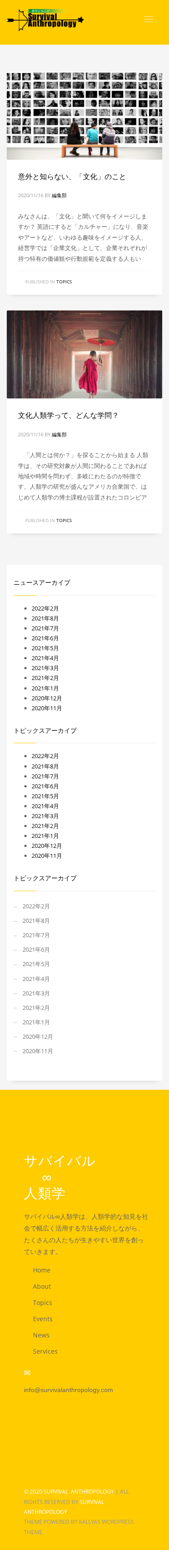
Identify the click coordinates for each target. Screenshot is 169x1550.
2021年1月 (45, 688)
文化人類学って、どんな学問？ (68, 415)
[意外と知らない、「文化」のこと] (85, 115)
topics (64, 281)
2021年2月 (45, 678)
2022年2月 (45, 608)
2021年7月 (45, 628)
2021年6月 (45, 638)
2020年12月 (47, 698)
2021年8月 (45, 618)
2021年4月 (45, 658)
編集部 (59, 195)
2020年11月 (47, 708)
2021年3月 (45, 668)
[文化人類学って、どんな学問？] (85, 354)
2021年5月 (45, 648)
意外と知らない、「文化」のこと (72, 176)
